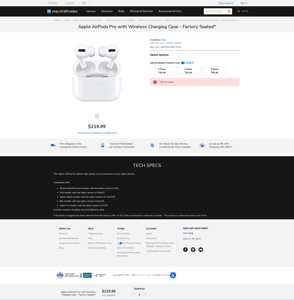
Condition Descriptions (69, 243)
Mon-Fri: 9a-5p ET (192, 238)
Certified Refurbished (68, 238)
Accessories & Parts (170, 11)
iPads (121, 11)
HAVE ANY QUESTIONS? (195, 228)
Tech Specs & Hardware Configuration (97, 132)
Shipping (226, 3)
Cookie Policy (123, 238)
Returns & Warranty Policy (100, 243)
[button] (173, 275)
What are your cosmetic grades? (166, 43)
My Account (151, 238)
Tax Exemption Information (158, 251)
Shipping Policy (95, 233)
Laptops (91, 11)
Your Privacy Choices (131, 243)
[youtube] (200, 249)
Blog (61, 248)
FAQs (90, 238)
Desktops (107, 11)
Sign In (149, 233)
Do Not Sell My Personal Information (128, 254)
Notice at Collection (126, 248)
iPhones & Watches (141, 11)
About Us (63, 233)
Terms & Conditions (97, 248)
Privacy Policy (123, 233)
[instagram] (193, 249)
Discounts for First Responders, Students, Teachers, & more (160, 245)
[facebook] (185, 249)
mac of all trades (143, 275)
